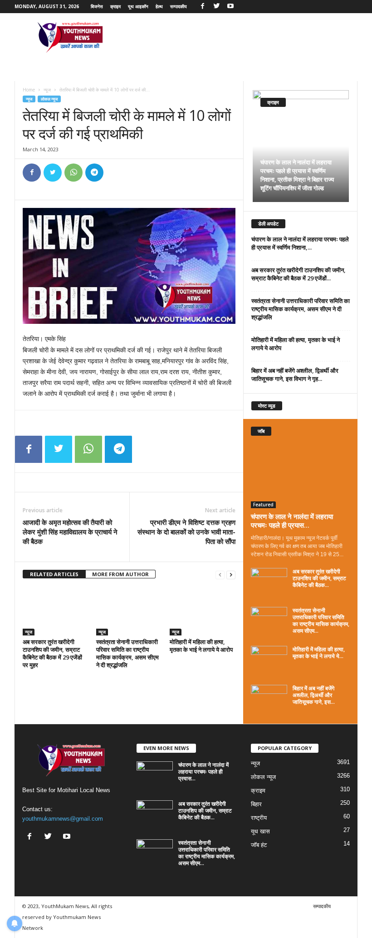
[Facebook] (202, 6)
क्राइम (115, 6)
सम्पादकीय (178, 6)
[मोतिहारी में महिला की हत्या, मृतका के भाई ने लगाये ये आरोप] (202, 611)
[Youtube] (230, 6)
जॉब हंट (259, 845)
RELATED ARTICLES (54, 574)
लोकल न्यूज (49, 99)
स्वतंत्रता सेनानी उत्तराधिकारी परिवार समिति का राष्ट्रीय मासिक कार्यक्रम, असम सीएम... (321, 620)
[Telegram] (94, 173)
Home (29, 90)
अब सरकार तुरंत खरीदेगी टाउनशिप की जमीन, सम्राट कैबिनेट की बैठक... (319, 578)
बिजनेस (97, 6)
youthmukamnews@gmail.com (62, 818)
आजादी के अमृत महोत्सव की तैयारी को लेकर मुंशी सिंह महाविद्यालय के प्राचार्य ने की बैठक (70, 532)
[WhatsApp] (73, 173)
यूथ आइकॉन (138, 6)
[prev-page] (220, 574)
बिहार (256, 804)
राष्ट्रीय (259, 817)
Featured (263, 504)
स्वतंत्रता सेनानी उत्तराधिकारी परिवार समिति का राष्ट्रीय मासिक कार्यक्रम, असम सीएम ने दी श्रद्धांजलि (127, 653)
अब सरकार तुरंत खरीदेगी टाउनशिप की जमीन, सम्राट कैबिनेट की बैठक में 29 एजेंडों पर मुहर (52, 653)
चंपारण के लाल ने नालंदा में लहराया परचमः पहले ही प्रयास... (292, 520)
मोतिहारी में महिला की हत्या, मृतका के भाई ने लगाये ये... (319, 652)
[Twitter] (216, 6)
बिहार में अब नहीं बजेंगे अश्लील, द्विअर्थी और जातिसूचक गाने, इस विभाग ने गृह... (294, 374)
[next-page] (230, 574)
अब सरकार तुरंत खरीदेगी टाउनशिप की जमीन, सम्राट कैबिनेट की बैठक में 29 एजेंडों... (298, 274)
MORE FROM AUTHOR (120, 574)
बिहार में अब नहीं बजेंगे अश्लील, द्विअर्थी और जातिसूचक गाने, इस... (314, 695)
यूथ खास (260, 831)
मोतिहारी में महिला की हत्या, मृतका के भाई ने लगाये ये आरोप (201, 646)
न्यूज (47, 90)
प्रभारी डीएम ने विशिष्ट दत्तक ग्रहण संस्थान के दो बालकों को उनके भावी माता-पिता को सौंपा (186, 532)
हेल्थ (159, 6)
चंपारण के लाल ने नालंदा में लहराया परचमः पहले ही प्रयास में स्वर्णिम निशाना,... (300, 243)
